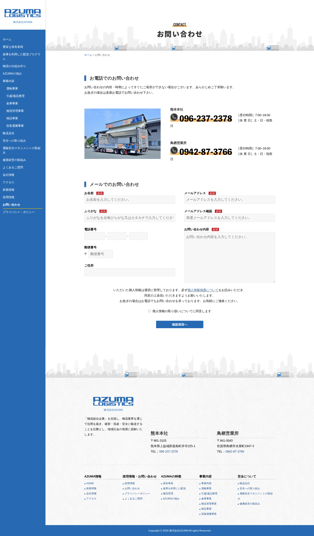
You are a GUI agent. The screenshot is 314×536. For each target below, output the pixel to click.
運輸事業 (12, 88)
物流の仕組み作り (14, 66)
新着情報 (8, 189)
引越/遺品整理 (15, 95)
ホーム (7, 39)
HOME (90, 483)
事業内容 (8, 81)
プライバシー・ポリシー (19, 212)
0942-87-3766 (205, 152)
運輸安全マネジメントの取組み (22, 150)
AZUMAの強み (12, 73)
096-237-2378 (205, 118)
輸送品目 (8, 133)
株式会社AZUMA (22, 22)
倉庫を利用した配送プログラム (22, 56)
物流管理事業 (15, 110)
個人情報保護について (203, 290)
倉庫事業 (12, 103)
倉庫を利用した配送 (174, 488)
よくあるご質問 (13, 167)
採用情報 (8, 197)
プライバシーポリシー (137, 493)
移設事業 (12, 118)
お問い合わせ (11, 204)
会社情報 (8, 174)
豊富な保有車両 (13, 46)
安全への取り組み (14, 140)
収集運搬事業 (15, 125)
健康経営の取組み (14, 159)
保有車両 (168, 483)
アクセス (8, 182)
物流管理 (168, 493)
